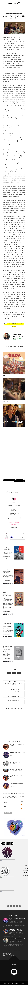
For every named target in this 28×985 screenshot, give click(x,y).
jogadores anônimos (13, 696)
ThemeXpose (14, 983)
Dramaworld (7, 428)
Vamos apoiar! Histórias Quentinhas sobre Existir (15, 761)
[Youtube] (18, 673)
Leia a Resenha (6, 558)
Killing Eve (6, 401)
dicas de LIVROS (7, 954)
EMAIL (13, 806)
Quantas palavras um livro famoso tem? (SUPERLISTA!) (15, 930)
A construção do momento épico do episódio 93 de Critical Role (17, 784)
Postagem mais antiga (19, 481)
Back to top (14, 964)
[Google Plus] (20, 673)
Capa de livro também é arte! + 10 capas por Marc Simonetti (17, 939)
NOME (13, 802)
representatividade (13, 700)
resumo (21, 324)
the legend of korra (14, 703)
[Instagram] (15, 673)
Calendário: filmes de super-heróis (13, 684)
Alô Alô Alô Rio (13, 681)
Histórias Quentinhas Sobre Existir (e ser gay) (17, 753)
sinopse (14, 326)
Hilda (5, 375)
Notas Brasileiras (14, 687)
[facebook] (10, 673)
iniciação (6, 324)
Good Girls (21, 323)
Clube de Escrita (7, 953)
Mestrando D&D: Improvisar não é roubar (17, 745)
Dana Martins (17, 13)
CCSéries (9, 13)
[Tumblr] (13, 673)
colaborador (13, 693)
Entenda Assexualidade (8, 955)
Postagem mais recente (8, 479)
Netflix (17, 324)
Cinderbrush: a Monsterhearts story (16, 776)
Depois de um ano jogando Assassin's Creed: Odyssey (16, 770)
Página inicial (20, 479)
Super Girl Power (14, 689)
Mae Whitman (12, 324)
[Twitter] (8, 673)
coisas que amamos (14, 691)
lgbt (14, 698)
